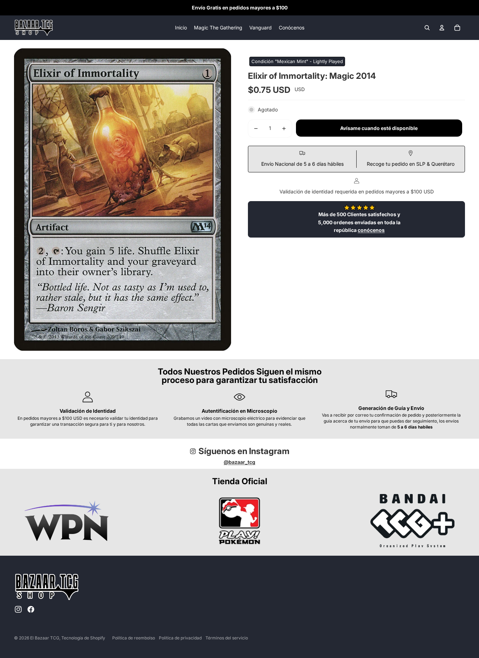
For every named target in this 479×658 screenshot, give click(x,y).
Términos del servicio (226, 637)
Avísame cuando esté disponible (379, 128)
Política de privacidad (180, 637)
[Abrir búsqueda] (427, 27)
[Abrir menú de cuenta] (442, 27)
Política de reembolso (133, 637)
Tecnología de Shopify (83, 637)
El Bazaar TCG (44, 637)
